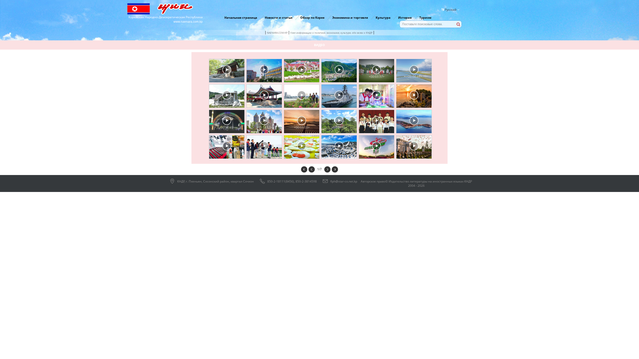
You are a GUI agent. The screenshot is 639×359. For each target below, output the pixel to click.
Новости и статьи (279, 17)
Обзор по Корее (312, 17)
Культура (383, 17)
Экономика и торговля (350, 17)
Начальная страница (240, 17)
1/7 (319, 169)
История (405, 17)
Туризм (425, 17)
